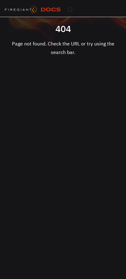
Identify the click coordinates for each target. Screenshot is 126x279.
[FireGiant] (21, 10)
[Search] (70, 10)
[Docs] (51, 10)
